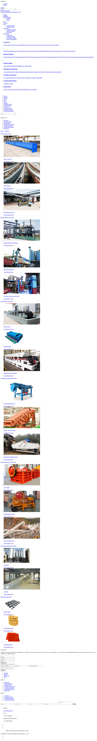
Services (9, 18)
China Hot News (11, 27)
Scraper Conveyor (54, 45)
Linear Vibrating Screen (9, 72)
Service (5, 98)
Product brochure (11, 31)
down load (6, 28)
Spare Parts (6, 128)
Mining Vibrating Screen (21, 72)
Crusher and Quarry (8, 125)
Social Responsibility (12, 39)
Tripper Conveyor (59, 51)
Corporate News (11, 25)
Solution (6, 103)
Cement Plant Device (9, 127)
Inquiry (12, 161)
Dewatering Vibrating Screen (34, 72)
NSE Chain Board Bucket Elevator (53, 57)
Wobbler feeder (14, 66)
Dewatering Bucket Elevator (87, 57)
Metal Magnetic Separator (49, 51)
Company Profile (11, 36)
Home (5, 14)
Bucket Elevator (7, 121)
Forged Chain (7, 89)
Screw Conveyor (8, 45)
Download (9, 32)
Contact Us (6, 33)
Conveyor (6, 120)
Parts (8, 20)
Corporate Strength (11, 37)
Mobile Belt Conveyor (24, 45)
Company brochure (11, 29)
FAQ (5, 101)
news (5, 24)
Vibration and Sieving (9, 124)
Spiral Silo (6, 83)
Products (7, 131)
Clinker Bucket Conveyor (25, 51)
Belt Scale (34, 51)
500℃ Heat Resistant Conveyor (11, 51)
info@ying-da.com (5, 10)
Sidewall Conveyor (35, 45)
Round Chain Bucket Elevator (11, 57)
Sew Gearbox (33, 89)
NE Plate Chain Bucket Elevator (36, 57)
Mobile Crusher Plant (37, 77)
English (5, 3)
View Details (7, 161)
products (6, 16)
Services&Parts (7, 17)
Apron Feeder (7, 66)
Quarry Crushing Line (26, 77)
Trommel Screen (58, 72)
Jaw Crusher (7, 77)
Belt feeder (39, 51)
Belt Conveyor (15, 45)
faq (4, 21)
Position (2, 7)
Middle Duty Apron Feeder (24, 66)
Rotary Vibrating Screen (47, 72)
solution (5, 22)
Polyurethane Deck (25, 89)
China (5, 5)
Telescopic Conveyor (45, 45)
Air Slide (11, 83)
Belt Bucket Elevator (23, 57)
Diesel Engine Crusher (15, 77)
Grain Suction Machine (69, 51)
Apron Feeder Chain (15, 89)
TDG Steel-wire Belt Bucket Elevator (71, 57)
